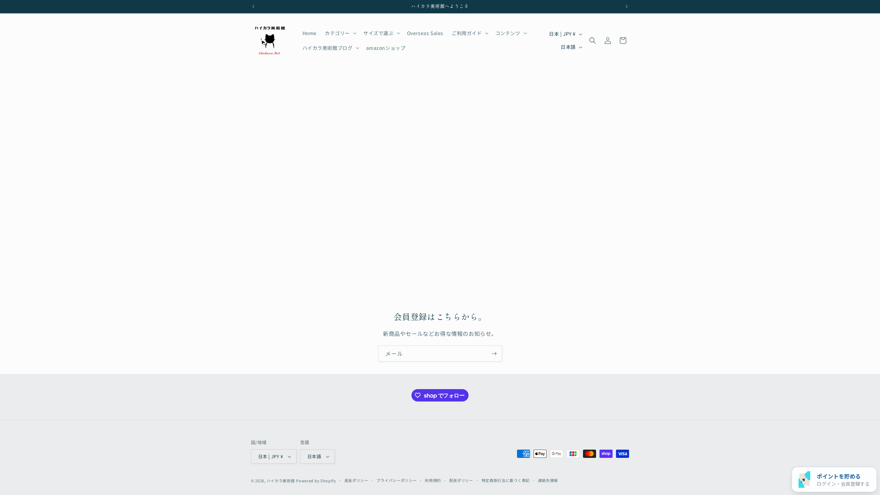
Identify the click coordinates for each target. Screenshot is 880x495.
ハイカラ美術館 (281, 480)
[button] (340, 33)
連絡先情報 (548, 480)
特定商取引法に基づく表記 (506, 480)
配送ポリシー (461, 480)
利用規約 (433, 480)
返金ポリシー (356, 480)
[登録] (494, 353)
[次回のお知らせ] (626, 6)
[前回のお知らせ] (253, 6)
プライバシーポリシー (396, 480)
